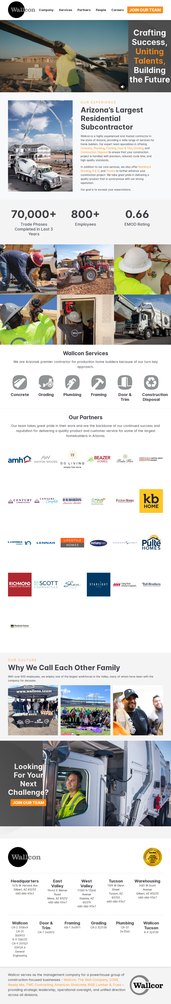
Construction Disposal (94, 152)
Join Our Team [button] (145, 10)
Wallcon (71, 980)
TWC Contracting (40, 985)
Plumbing (99, 148)
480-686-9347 (24, 893)
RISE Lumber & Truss (104, 985)
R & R (95, 171)
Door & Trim (124, 148)
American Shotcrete (71, 985)
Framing (111, 148)
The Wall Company (93, 980)
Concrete (86, 148)
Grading (138, 148)
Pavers (110, 171)
